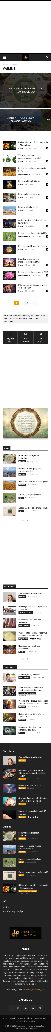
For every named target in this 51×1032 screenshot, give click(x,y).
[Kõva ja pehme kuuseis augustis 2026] (9, 171)
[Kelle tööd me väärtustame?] (9, 197)
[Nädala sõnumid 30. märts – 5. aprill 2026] (9, 717)
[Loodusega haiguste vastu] (9, 677)
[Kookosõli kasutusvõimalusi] (9, 597)
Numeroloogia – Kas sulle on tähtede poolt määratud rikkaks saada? (31, 773)
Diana (20, 148)
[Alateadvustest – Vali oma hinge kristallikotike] (9, 223)
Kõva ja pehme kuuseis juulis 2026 (32, 233)
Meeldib (10, 332)
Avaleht (5, 65)
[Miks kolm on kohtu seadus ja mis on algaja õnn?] (9, 288)
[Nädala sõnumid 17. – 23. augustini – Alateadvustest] (9, 145)
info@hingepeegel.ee (36, 989)
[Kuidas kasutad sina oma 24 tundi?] (9, 511)
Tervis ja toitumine (25, 612)
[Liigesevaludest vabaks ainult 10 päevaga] (9, 814)
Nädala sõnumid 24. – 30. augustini (33, 482)
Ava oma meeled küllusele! (29, 785)
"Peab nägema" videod (27, 693)
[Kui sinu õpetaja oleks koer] (9, 498)
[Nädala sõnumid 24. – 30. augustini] (9, 485)
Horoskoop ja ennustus (27, 891)
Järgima (25, 332)
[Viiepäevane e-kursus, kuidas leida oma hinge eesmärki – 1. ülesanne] (9, 704)
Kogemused (23, 639)
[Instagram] (18, 1008)
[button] (4, 57)
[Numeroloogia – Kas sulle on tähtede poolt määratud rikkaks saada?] (9, 773)
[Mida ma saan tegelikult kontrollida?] (25, 90)
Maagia (21, 652)
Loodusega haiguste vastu (29, 674)
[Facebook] (11, 1008)
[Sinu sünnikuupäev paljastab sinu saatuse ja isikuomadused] (9, 801)
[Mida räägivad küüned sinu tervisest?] (9, 623)
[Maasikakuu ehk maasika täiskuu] (9, 249)
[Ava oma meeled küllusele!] (9, 788)
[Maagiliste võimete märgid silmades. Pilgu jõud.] (9, 730)
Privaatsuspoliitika (25, 1018)
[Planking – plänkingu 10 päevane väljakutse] (9, 610)
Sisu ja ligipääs (40, 1018)
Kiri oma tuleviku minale (28, 207)
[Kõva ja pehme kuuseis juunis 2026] (9, 275)
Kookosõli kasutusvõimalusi (30, 593)
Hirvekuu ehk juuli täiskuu (29, 181)
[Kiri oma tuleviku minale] (9, 210)
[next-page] (33, 303)
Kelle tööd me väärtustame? (30, 194)
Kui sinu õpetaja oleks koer (29, 495)
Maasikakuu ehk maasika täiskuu (32, 246)
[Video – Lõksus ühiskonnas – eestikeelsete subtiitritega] (9, 691)
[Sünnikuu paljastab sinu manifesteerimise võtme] (9, 262)
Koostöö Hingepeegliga (13, 911)
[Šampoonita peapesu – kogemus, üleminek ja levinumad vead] (9, 636)
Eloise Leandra (24, 174)
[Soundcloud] (33, 1008)
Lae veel (24, 521)
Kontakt (6, 907)
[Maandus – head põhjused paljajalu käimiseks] (20, 120)
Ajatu (21, 498)
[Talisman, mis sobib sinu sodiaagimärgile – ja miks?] (9, 158)
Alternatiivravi (24, 625)
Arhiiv (5, 1018)
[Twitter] (40, 1008)
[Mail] (25, 1008)
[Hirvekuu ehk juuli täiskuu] (9, 184)
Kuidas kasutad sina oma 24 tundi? (33, 508)
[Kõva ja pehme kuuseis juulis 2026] (9, 236)
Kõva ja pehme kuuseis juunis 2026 (33, 272)
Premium (22, 461)
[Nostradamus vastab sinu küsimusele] (9, 649)
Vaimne (21, 733)
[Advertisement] (25, 27)
